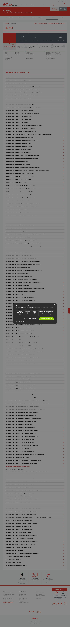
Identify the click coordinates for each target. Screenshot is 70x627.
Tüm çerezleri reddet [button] (31, 318)
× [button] (55, 305)
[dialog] (35, 313)
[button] (21, 321)
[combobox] (55, 304)
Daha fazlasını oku (43, 309)
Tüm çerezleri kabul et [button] (46, 318)
